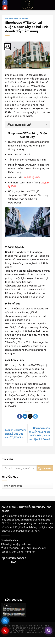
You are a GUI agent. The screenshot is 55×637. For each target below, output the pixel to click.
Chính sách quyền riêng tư (38, 632)
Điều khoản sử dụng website (27, 630)
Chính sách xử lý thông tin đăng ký (27, 627)
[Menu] (51, 5)
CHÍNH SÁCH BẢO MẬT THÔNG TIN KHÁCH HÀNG (27, 625)
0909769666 (11, 540)
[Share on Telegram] (35, 416)
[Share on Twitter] (24, 416)
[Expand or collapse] (46, 124)
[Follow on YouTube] (4, 7)
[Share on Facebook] (19, 416)
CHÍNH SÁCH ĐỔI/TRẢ (13, 632)
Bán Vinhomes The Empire (16, 18)
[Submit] (45, 468)
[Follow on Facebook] (4, 2)
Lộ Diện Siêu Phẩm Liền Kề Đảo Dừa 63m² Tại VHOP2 (15, 433)
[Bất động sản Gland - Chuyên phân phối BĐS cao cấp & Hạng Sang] (27, 5)
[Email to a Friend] (30, 416)
